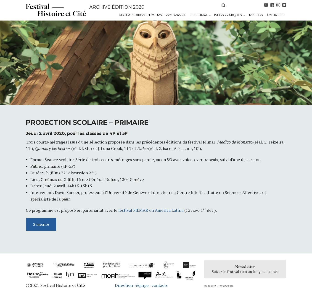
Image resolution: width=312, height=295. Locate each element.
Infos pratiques (228, 15)
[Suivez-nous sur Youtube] (267, 5)
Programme (176, 15)
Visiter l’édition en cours (140, 15)
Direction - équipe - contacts (141, 285)
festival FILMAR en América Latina (151, 210)
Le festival (199, 15)
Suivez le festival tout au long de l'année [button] (245, 269)
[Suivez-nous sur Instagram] (278, 5)
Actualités (276, 15)
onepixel (228, 285)
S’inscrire (41, 224)
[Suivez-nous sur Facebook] (272, 5)
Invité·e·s (256, 15)
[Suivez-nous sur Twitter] (284, 5)
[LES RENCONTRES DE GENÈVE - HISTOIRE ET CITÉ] (56, 9)
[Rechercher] (222, 4)
